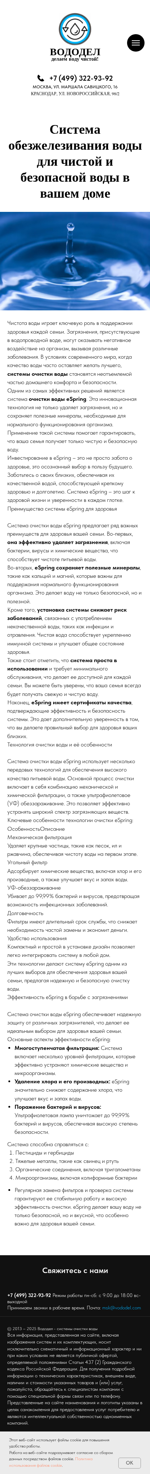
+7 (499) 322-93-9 (27, 1295)
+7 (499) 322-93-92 (81, 78)
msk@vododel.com (121, 1307)
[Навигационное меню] (136, 42)
